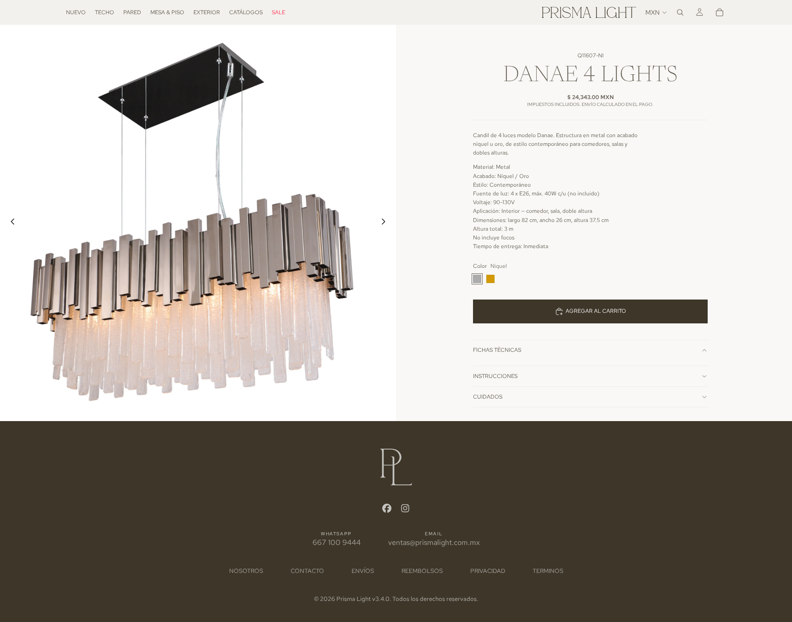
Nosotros (246, 571)
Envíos (363, 571)
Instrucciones (495, 376)
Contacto (307, 571)
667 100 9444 (337, 542)
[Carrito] (720, 12)
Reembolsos (422, 571)
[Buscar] (680, 12)
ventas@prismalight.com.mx (434, 542)
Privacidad (487, 571)
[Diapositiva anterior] (10, 223)
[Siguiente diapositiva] (386, 223)
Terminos (548, 571)
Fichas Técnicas (497, 350)
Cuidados (487, 396)
